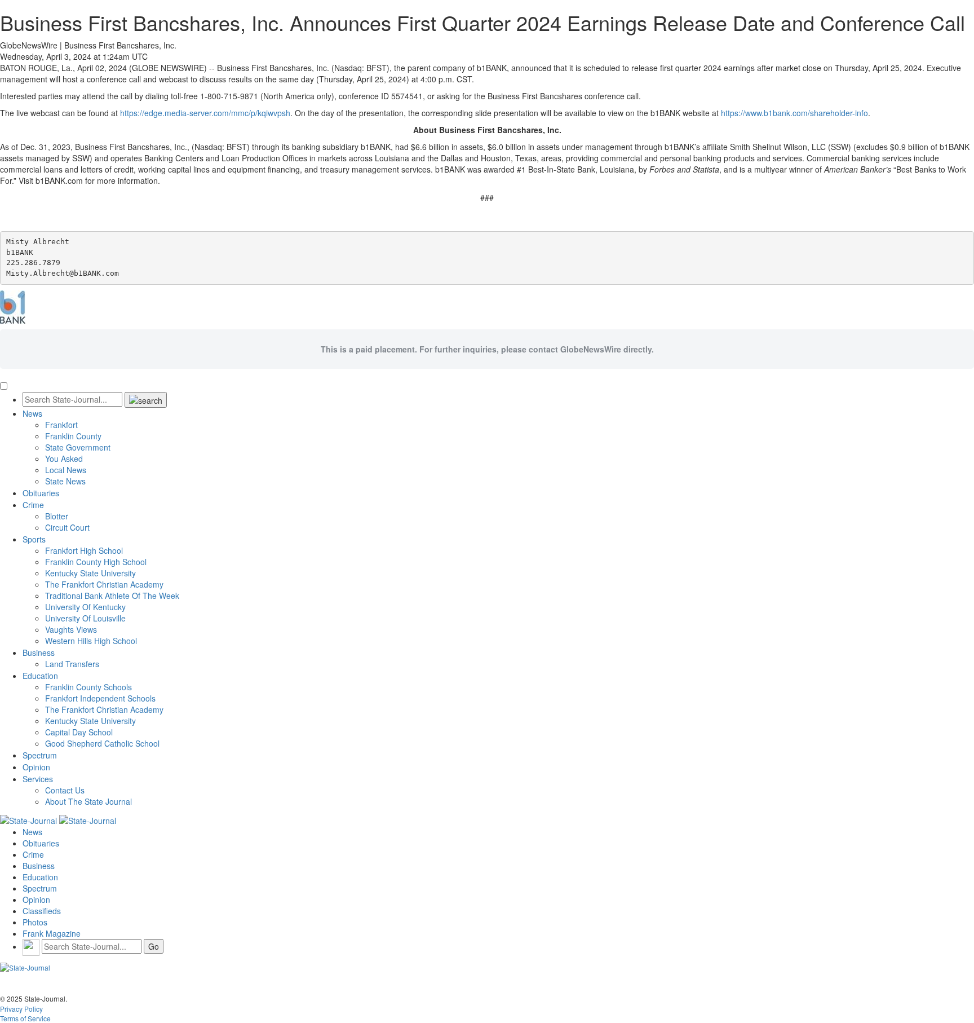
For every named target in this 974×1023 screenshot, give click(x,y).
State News (65, 481)
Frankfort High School (84, 550)
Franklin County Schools (88, 687)
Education (40, 675)
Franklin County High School (96, 561)
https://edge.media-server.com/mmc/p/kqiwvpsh (205, 112)
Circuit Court (67, 527)
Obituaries (41, 493)
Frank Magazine (52, 933)
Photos (35, 922)
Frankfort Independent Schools (100, 698)
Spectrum (40, 755)
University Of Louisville (85, 618)
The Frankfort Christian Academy (104, 584)
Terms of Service (25, 1018)
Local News (65, 469)
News (32, 413)
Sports (34, 539)
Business (39, 652)
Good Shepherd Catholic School (102, 743)
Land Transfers (72, 663)
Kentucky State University (90, 573)
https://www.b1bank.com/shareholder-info (794, 112)
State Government (77, 447)
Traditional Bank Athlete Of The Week (112, 595)
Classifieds (42, 910)
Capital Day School (79, 732)
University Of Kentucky (85, 606)
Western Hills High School (91, 640)
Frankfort (61, 424)
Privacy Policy (21, 1008)
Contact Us (65, 790)
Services (38, 778)
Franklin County (73, 436)
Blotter (56, 516)
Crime (33, 504)
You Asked (64, 458)
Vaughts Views (71, 629)
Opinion (36, 767)
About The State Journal (88, 801)
